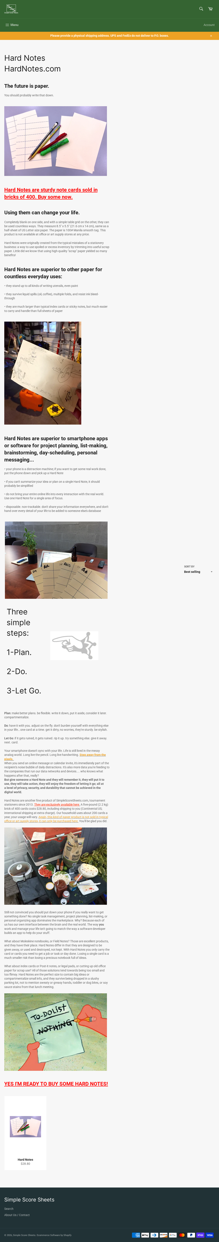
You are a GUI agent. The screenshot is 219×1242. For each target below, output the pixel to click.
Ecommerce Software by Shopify (54, 1235)
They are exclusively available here (56, 804)
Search (8, 1208)
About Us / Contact (17, 1215)
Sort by (189, 566)
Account (209, 25)
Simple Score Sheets (24, 1235)
